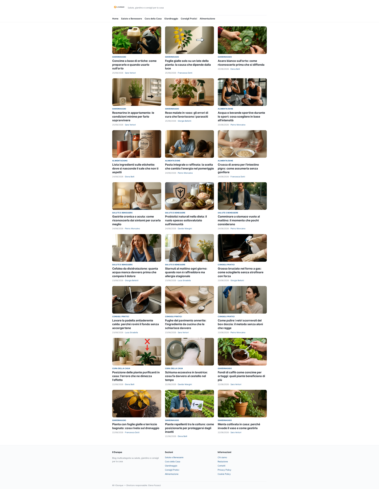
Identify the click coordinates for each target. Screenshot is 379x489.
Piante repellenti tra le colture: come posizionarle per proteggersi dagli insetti (189, 428)
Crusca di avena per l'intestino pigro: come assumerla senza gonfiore (238, 168)
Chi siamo (222, 457)
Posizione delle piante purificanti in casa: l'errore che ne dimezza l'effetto (136, 376)
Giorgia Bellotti (184, 121)
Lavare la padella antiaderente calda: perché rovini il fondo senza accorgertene (135, 324)
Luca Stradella (184, 280)
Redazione (223, 461)
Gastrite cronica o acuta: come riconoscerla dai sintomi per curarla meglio (136, 220)
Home (115, 18)
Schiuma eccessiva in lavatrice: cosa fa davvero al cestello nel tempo (186, 376)
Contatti (221, 465)
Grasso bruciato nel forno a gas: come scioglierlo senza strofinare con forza (240, 272)
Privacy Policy (224, 470)
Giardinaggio (171, 18)
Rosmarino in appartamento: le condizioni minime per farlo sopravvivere (133, 116)
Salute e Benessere (131, 18)
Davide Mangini (185, 228)
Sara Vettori (130, 73)
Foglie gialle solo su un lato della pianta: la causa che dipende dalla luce (188, 64)
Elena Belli (235, 69)
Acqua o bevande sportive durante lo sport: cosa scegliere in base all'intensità (241, 116)
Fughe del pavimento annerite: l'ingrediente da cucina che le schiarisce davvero (185, 324)
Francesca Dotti (185, 73)
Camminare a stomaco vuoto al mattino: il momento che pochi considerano (239, 220)
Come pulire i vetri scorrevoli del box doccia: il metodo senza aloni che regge (240, 324)
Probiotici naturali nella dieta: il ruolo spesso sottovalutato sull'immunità (186, 220)
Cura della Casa (153, 18)
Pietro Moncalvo (238, 125)
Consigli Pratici (189, 18)
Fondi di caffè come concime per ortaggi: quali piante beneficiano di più (241, 376)
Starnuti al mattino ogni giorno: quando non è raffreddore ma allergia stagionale (186, 272)
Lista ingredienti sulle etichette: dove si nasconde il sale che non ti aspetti (135, 168)
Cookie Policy (224, 474)
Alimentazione (207, 18)
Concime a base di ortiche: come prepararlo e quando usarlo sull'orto (134, 64)
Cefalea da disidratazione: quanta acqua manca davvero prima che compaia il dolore (135, 272)
